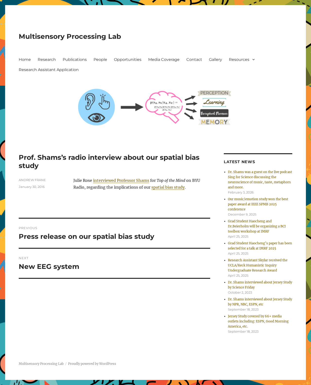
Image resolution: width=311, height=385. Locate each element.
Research (47, 59)
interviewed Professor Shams (121, 180)
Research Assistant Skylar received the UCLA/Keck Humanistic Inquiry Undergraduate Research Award (257, 265)
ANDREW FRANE (32, 180)
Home (25, 59)
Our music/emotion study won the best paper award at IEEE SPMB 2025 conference (258, 204)
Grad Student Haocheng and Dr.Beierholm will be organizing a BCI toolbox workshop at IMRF (257, 226)
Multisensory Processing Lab (70, 36)
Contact (194, 59)
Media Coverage (164, 59)
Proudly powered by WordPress (92, 364)
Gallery (215, 59)
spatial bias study (168, 187)
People (100, 59)
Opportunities (127, 59)
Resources (239, 59)
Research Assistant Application (49, 69)
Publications (75, 59)
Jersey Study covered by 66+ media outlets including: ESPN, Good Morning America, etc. (258, 321)
